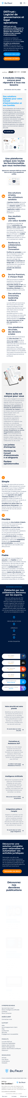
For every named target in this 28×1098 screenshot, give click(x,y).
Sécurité (4, 1032)
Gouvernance (11, 951)
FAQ (3, 1029)
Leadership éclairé (13, 957)
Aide (3, 1025)
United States (9, 1078)
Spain (22, 1078)
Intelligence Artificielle (11, 954)
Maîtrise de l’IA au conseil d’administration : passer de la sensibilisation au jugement (12, 964)
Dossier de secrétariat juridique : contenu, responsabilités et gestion (13, 927)
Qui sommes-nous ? (8, 1008)
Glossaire (16, 922)
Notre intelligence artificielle (10, 1010)
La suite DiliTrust (7, 1041)
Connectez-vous (7, 1019)
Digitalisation (11, 919)
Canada (14, 1078)
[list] (14, 72)
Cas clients (5, 1059)
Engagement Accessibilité (10, 1034)
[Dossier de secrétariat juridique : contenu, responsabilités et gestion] (14, 910)
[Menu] (21, 3)
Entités (9, 922)
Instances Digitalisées (8, 1043)
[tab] (12, 89)
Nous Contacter (7, 1013)
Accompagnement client (9, 1027)
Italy (25, 1078)
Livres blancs (6, 1061)
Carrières (4, 1011)
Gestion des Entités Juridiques (11, 1048)
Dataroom (5, 1050)
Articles (4, 1057)
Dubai (18, 1078)
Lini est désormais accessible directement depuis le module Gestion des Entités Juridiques (13, 996)
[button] (24, 3)
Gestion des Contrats (8, 1045)
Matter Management (8, 1047)
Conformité (5, 1030)
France (3, 1078)
